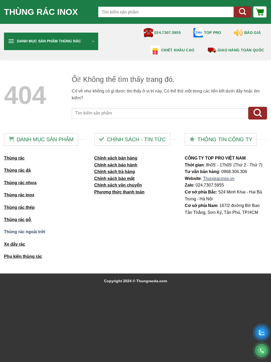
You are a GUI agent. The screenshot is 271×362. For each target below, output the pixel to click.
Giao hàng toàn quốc (241, 50)
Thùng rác (14, 158)
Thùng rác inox (41, 12)
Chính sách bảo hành (115, 165)
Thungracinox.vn (218, 178)
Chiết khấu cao (177, 50)
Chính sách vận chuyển (118, 185)
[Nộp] (242, 12)
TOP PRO (212, 32)
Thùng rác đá (17, 170)
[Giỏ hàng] (260, 11)
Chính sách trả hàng (114, 171)
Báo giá (252, 32)
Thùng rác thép (19, 207)
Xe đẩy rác (14, 244)
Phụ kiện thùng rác (23, 256)
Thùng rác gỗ (18, 219)
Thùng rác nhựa (20, 182)
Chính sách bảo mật (114, 178)
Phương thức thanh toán (119, 192)
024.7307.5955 (167, 32)
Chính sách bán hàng (115, 158)
